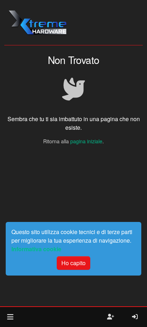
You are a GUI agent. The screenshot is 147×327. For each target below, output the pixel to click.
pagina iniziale (86, 141)
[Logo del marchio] (37, 22)
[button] (10, 317)
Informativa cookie (36, 249)
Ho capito (73, 263)
